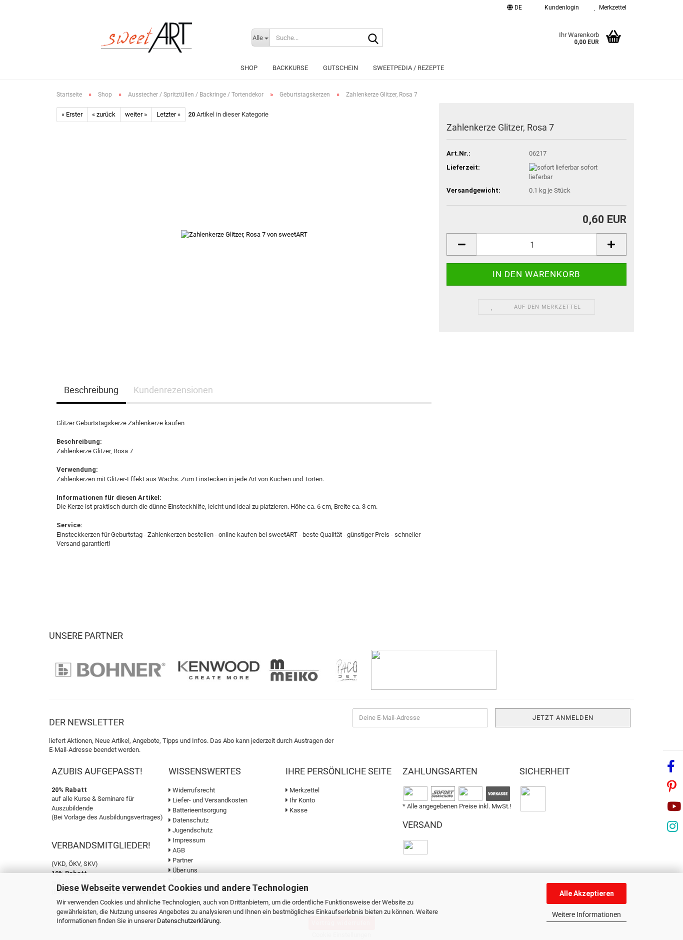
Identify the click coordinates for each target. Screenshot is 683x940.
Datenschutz (189, 820)
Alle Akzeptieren (587, 893)
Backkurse (290, 68)
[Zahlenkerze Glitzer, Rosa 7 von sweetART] (244, 234)
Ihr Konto (301, 800)
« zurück (104, 114)
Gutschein (340, 68)
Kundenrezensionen (173, 390)
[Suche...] (373, 38)
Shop (249, 68)
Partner (182, 860)
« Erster (72, 114)
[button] (515, 9)
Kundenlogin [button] (560, 7)
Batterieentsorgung (198, 810)
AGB (178, 850)
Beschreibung (91, 390)
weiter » (136, 114)
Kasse (298, 810)
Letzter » (168, 114)
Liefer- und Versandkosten (209, 800)
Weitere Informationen (586, 914)
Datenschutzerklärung (188, 920)
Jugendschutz (191, 830)
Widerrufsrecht (193, 790)
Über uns (184, 870)
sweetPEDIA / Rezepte (408, 68)
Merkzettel (611, 7)
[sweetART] (146, 38)
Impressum (188, 840)
